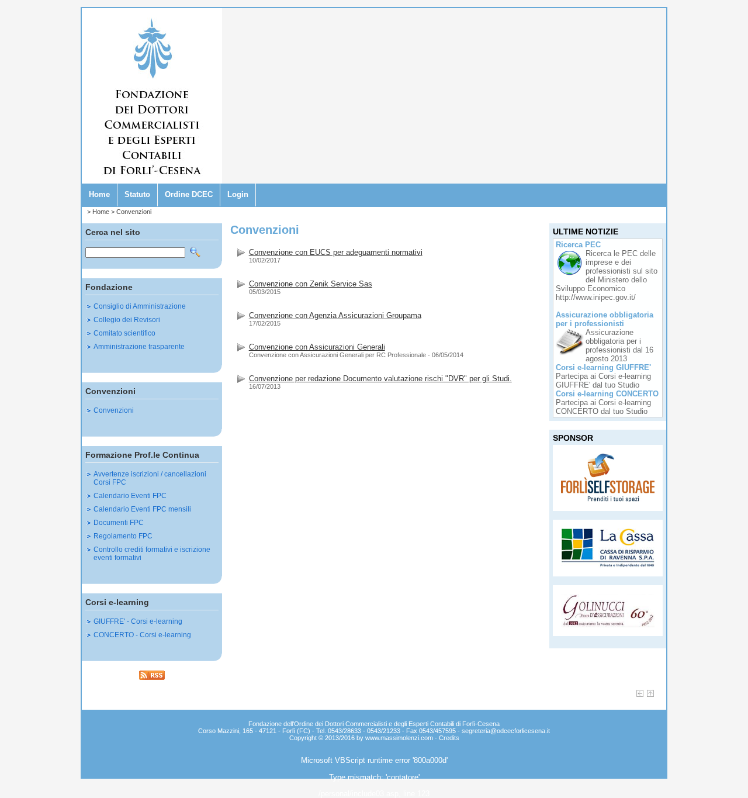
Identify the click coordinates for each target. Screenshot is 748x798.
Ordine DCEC (189, 194)
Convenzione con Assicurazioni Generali (317, 347)
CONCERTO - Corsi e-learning (142, 635)
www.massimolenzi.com (399, 737)
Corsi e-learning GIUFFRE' (603, 367)
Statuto (137, 194)
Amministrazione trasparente (139, 347)
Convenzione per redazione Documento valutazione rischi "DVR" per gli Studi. (380, 378)
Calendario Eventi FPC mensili (142, 509)
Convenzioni (133, 211)
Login (237, 194)
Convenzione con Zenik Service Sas (310, 283)
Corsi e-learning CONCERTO (607, 393)
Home (99, 194)
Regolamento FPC (123, 536)
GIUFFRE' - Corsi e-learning (138, 621)
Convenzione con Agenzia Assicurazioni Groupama (335, 315)
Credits (449, 737)
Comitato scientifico (124, 333)
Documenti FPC (119, 523)
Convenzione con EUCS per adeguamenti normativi (336, 252)
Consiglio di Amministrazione (140, 306)
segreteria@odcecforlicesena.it (506, 730)
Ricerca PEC (578, 244)
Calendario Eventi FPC (130, 496)
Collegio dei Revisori (127, 320)
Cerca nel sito (112, 232)
